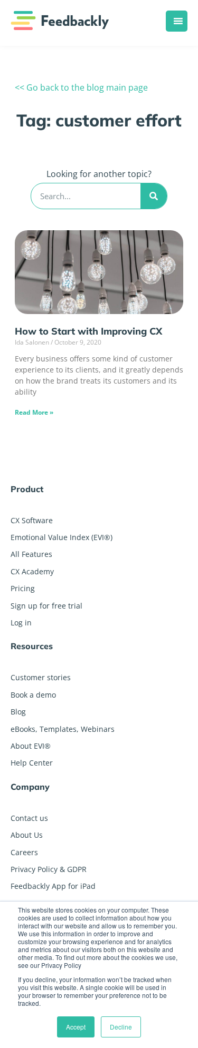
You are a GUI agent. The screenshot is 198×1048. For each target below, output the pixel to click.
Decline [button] (121, 1026)
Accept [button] (76, 1026)
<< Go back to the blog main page (81, 87)
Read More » (34, 412)
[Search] (153, 196)
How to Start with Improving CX (88, 331)
